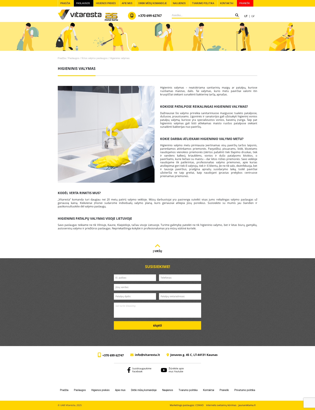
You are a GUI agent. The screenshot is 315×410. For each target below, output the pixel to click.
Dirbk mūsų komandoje (152, 3)
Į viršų (157, 251)
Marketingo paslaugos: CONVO (187, 405)
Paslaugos (83, 3)
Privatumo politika (244, 390)
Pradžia (65, 3)
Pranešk (244, 3)
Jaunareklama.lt (247, 405)
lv (253, 16)
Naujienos (179, 3)
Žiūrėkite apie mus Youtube (176, 370)
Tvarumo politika (203, 3)
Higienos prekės (106, 3)
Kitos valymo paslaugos (95, 58)
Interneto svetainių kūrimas (221, 405)
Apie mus (127, 3)
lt (246, 16)
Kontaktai (226, 3)
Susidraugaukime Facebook (141, 370)
